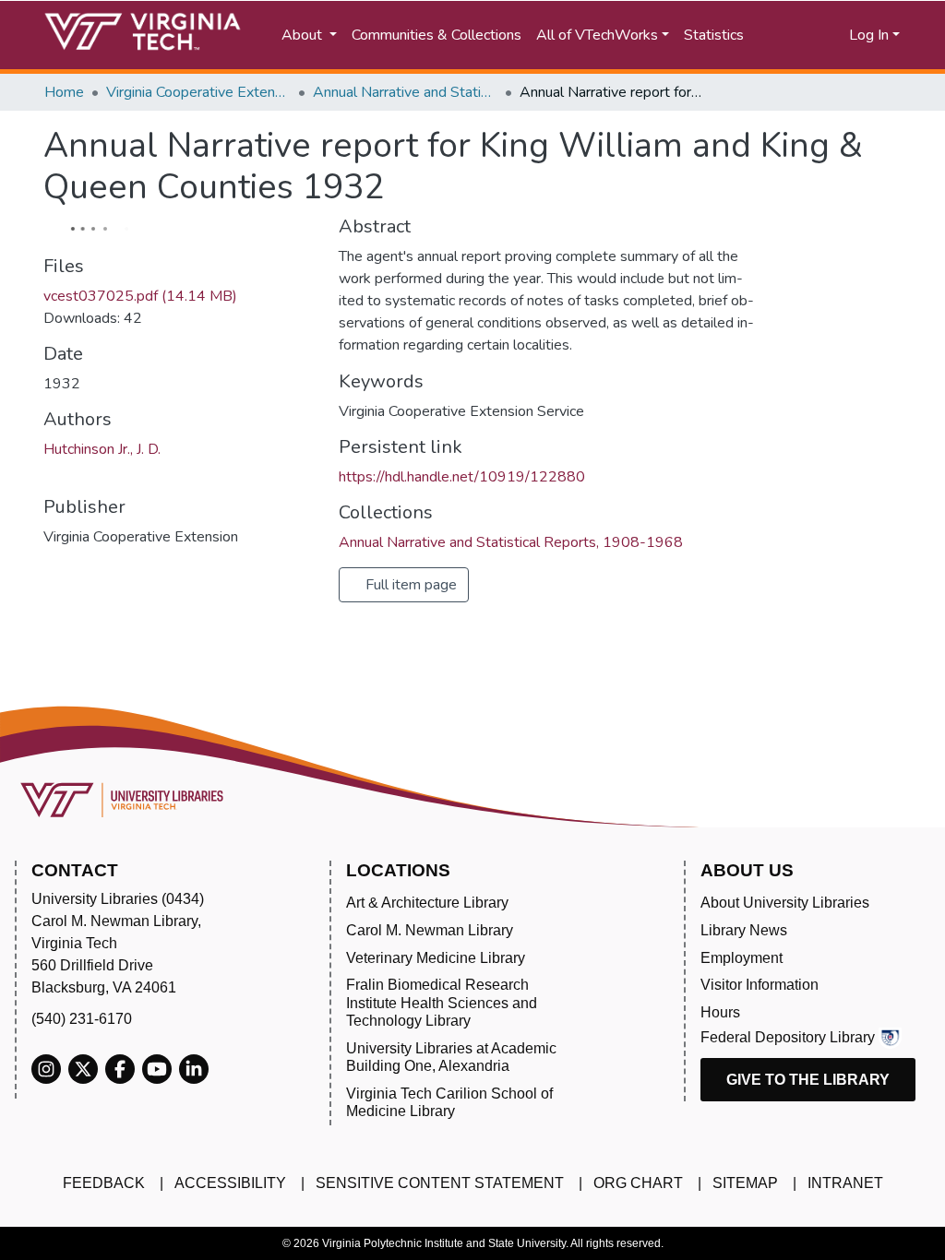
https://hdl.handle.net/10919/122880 (462, 477)
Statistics (714, 35)
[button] (819, 35)
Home (64, 92)
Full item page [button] (409, 585)
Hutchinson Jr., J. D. (102, 449)
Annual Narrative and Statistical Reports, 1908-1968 (405, 92)
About (303, 35)
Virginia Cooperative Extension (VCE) (198, 92)
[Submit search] (779, 35)
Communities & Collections (436, 35)
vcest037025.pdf (140, 296)
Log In (869, 35)
